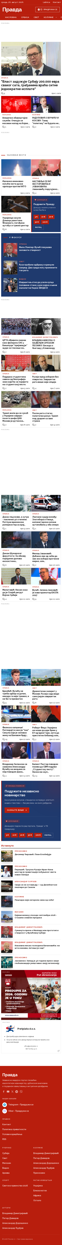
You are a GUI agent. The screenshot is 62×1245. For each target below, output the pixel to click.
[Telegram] (16, 1091)
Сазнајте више (15, 810)
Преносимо (39, 1173)
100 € (45, 222)
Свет (36, 17)
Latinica (46, 2)
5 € (36, 217)
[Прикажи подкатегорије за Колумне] (56, 17)
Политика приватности (14, 1129)
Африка (37, 1195)
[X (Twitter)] (12, 1091)
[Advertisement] (31, 32)
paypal (38, 227)
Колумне (48, 17)
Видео (5, 1168)
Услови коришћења (12, 1134)
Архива (6, 1173)
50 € (37, 222)
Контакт (57, 2)
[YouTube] (8, 1091)
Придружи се (50, 10)
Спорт (5, 1180)
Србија (25, 17)
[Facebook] (3, 1091)
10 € (43, 217)
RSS (4, 1139)
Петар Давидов (41, 1158)
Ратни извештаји (42, 1180)
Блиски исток (40, 1190)
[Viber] (21, 1091)
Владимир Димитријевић (46, 1153)
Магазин (6, 1163)
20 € (51, 217)
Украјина (38, 1185)
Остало (37, 1200)
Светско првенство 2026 (15, 1185)
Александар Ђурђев (43, 1168)
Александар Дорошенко (46, 1163)
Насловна (11, 17)
